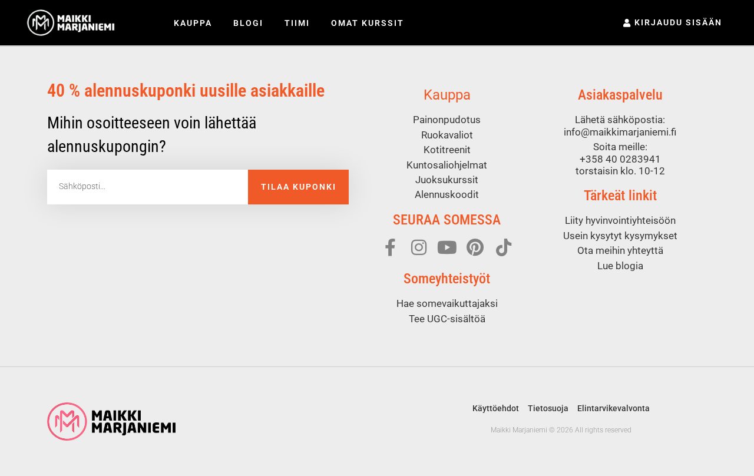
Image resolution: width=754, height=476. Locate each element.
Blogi (248, 23)
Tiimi (297, 23)
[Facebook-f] (390, 247)
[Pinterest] (475, 247)
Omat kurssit (367, 23)
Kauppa (193, 23)
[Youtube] (447, 247)
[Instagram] (419, 247)
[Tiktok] (503, 247)
